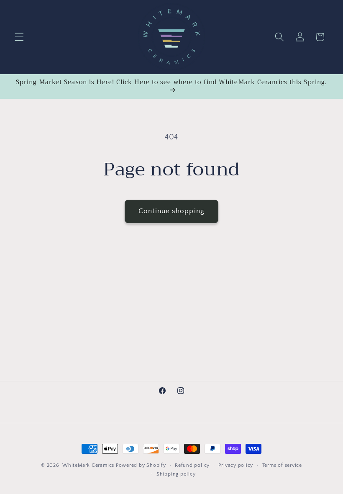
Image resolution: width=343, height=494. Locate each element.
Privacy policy (235, 465)
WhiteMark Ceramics (88, 465)
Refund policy (192, 465)
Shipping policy (176, 474)
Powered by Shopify (141, 465)
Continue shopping (171, 211)
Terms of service (282, 465)
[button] (19, 37)
